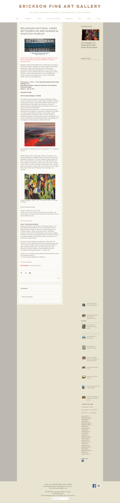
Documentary (85, 410)
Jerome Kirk (85, 413)
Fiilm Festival (93, 410)
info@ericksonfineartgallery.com (58, 488)
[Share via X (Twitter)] (25, 273)
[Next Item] (97, 34)
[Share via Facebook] (21, 273)
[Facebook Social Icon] (94, 486)
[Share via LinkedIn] (30, 273)
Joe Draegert (93, 413)
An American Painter (87, 407)
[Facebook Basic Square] (83, 461)
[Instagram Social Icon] (98, 486)
